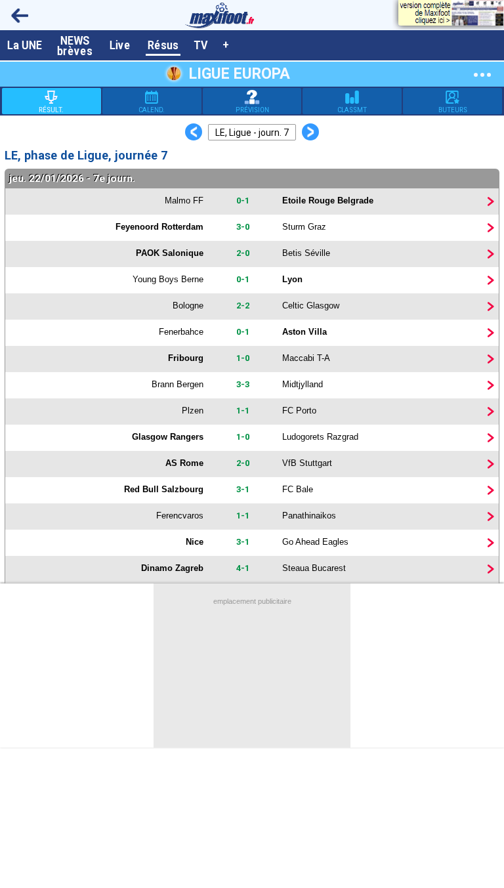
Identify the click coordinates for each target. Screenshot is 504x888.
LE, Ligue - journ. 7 (252, 132)
